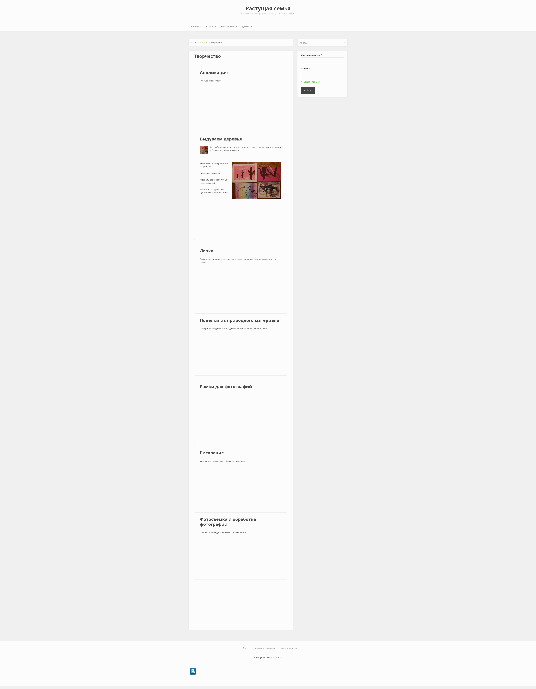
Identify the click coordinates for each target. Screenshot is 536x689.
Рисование (212, 453)
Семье (208, 26)
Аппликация (214, 72)
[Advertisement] (241, 105)
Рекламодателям (289, 648)
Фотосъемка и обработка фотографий (228, 521)
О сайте (243, 648)
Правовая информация (264, 648)
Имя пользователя (311, 55)
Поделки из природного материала (239, 320)
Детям (244, 26)
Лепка (206, 251)
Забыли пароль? (312, 81)
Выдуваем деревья (221, 139)
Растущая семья (268, 8)
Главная (196, 26)
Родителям (226, 26)
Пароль (305, 68)
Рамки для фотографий (226, 386)
